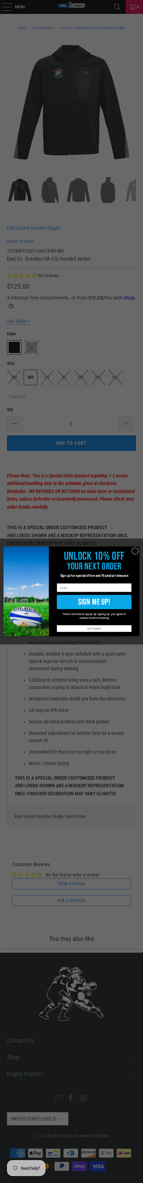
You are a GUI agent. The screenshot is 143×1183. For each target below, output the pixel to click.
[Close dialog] (135, 551)
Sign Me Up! (94, 602)
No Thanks (94, 629)
